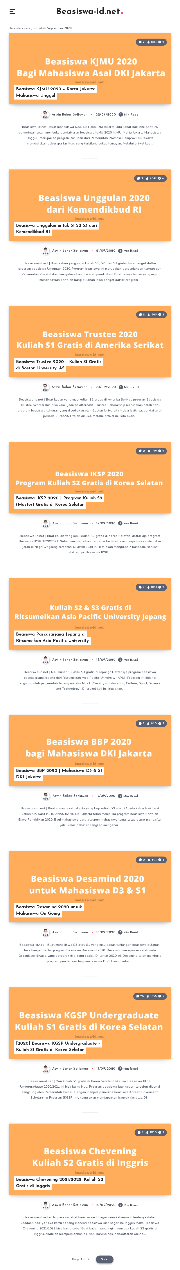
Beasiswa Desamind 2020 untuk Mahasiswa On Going (49, 910)
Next (104, 1259)
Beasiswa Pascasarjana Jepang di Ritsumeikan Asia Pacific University (52, 637)
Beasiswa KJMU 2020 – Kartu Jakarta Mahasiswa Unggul (55, 92)
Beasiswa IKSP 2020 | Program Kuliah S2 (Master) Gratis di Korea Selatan (59, 501)
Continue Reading (156, 92)
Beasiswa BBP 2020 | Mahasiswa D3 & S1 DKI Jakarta (59, 774)
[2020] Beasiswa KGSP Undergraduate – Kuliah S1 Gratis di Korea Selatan (58, 1046)
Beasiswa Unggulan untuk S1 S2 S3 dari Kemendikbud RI (56, 228)
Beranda (15, 28)
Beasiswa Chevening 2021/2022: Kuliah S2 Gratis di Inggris (59, 1182)
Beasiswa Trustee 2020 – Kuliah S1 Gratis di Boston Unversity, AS (58, 365)
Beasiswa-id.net (88, 11)
